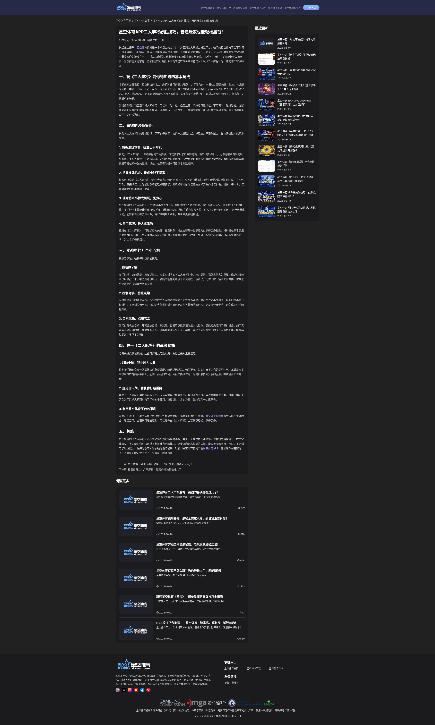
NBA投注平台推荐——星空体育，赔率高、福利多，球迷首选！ (197, 623)
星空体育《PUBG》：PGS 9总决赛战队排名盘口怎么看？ (295, 179)
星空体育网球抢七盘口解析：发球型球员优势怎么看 (296, 209)
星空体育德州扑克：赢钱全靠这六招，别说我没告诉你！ (192, 518)
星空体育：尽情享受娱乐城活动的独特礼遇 (296, 41)
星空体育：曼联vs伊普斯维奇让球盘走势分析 (296, 71)
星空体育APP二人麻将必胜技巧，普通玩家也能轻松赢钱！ (186, 20)
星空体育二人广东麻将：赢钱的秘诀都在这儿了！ (156, 469)
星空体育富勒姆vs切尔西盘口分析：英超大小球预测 (295, 117)
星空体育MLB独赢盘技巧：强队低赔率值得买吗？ (296, 194)
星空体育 (142, 47)
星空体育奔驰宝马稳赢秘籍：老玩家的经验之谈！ (188, 544)
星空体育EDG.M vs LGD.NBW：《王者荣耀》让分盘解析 (295, 102)
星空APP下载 (254, 668)
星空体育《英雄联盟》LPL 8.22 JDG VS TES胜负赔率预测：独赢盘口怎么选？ (296, 133)
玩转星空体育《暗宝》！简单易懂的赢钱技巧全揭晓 (189, 596)
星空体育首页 (208, 8)
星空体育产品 (224, 8)
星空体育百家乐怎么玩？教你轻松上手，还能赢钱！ (189, 570)
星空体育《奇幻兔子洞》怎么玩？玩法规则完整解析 (296, 148)
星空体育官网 (213, 415)
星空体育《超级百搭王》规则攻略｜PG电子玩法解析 (296, 87)
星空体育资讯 (291, 8)
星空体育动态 (275, 8)
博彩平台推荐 (231, 682)
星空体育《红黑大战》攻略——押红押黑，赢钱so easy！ (160, 464)
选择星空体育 (240, 8)
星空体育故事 (142, 20)
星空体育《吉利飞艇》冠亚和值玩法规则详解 (296, 56)
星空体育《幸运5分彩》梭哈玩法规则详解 (296, 163)
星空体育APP (210, 448)
